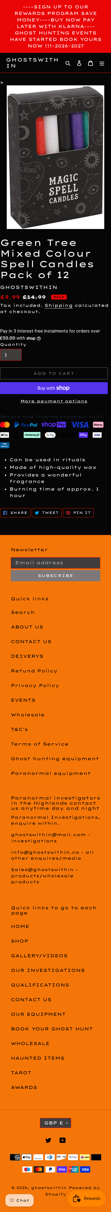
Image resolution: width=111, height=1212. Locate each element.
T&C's (19, 729)
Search (23, 612)
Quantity (13, 344)
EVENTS (23, 700)
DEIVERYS (27, 656)
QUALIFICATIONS (40, 985)
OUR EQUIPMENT (38, 1014)
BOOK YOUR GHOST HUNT (52, 1029)
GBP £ (53, 1123)
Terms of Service (40, 744)
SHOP (19, 941)
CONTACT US (31, 641)
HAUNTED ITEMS (37, 1058)
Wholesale (28, 714)
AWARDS (24, 1087)
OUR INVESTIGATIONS (48, 970)
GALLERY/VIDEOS (39, 955)
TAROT (21, 1072)
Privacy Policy (35, 685)
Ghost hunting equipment (55, 758)
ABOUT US (27, 627)
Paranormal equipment (51, 773)
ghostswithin (32, 63)
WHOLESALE (30, 1043)
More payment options (53, 401)
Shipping (58, 305)
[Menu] (101, 63)
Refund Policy (34, 670)
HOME (20, 926)
